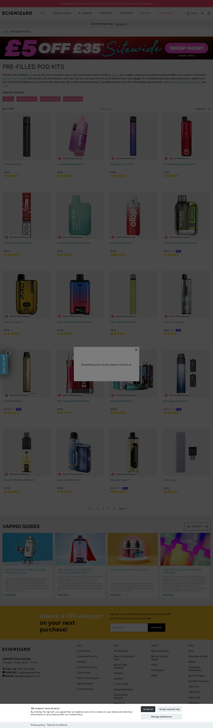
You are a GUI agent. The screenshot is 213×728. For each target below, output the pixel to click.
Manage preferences (161, 716)
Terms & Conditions (57, 725)
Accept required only (169, 709)
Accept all (148, 709)
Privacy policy (38, 725)
